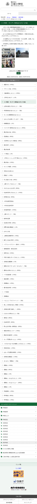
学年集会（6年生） (9, 395)
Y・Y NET (18, 468)
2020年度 (5, 434)
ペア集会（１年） (9, 153)
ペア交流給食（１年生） (10, 274)
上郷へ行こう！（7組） (10, 214)
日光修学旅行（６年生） (10, 210)
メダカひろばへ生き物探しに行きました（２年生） (18, 343)
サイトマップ (27, 502)
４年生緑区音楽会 (9, 201)
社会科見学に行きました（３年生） (13, 192)
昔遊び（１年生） (9, 175)
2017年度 (20, 17)
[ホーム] (18, 3)
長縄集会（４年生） (9, 283)
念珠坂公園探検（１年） (10, 261)
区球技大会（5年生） (9, 197)
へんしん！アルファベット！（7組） (14, 300)
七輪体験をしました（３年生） (12, 93)
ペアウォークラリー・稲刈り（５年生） (15, 244)
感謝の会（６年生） (9, 84)
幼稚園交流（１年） (9, 123)
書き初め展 (7, 149)
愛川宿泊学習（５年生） (10, 287)
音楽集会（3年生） (9, 136)
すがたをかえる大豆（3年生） (12, 188)
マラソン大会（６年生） (10, 89)
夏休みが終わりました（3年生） (12, 270)
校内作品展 (7, 218)
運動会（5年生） (8, 369)
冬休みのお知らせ (9, 171)
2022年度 (5, 428)
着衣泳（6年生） (8, 318)
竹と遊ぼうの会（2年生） (11, 179)
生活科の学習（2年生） (10, 223)
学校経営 (5, 411)
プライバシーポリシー (9, 499)
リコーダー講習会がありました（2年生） (15, 128)
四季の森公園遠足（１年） (11, 227)
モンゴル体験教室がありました (12, 115)
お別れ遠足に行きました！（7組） (13, 106)
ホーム (9, 13)
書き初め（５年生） (9, 162)
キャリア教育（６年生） (10, 166)
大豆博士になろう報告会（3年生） (13, 140)
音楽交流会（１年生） (10, 348)
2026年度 (5, 423)
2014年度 (5, 445)
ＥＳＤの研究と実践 (8, 448)
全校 (18, 73)
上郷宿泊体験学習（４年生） (12, 235)
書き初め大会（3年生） (10, 132)
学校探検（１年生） (9, 391)
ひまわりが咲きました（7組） (12, 313)
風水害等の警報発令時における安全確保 (14, 452)
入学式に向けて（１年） (10, 97)
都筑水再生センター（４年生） (12, 330)
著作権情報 (9, 502)
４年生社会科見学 (9, 205)
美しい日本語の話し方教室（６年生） (14, 305)
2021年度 (5, 431)
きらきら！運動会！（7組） (11, 361)
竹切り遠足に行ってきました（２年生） (15, 257)
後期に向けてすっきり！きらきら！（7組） (15, 266)
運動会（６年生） (9, 365)
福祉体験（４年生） (9, 279)
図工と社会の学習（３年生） (12, 240)
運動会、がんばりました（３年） (13, 378)
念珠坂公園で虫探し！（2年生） (12, 309)
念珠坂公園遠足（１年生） (11, 356)
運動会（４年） (8, 374)
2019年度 (5, 437)
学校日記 (14, 17)
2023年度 (5, 425)
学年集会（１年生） (9, 399)
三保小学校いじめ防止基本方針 (11, 456)
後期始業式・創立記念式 (10, 248)
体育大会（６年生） (9, 253)
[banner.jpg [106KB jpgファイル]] (18, 490)
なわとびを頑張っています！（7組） (14, 119)
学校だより (6, 415)
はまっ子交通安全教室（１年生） (13, 352)
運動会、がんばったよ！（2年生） (13, 382)
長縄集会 (6, 296)
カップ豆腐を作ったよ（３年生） (13, 339)
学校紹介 (5, 407)
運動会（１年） (8, 387)
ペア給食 (6, 292)
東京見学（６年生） (9, 145)
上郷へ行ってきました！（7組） (12, 184)
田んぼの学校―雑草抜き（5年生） (13, 326)
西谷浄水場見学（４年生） (11, 335)
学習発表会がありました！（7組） (13, 110)
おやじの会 (7, 231)
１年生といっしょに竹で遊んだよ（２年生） (16, 158)
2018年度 (5, 439)
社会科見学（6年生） (9, 322)
